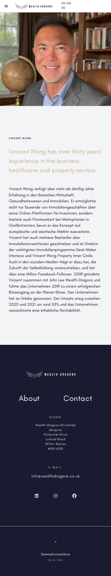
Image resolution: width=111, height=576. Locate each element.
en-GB (66, 3)
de (63, 8)
